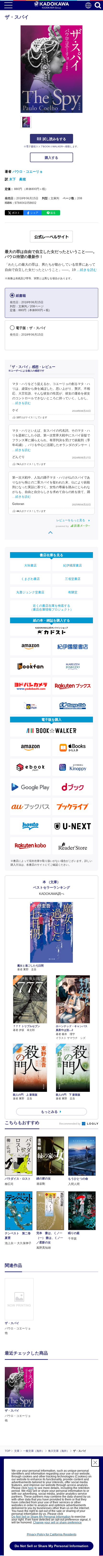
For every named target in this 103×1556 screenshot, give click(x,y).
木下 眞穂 (17, 179)
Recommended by (70, 1123)
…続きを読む (87, 270)
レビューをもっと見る (70, 520)
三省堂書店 (72, 579)
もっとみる (49, 1112)
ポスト (16, 212)
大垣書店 (30, 565)
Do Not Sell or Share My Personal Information (41, 1516)
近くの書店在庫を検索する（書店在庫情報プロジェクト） (51, 607)
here (31, 1488)
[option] (20, 1306)
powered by (62, 526)
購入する (51, 158)
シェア (34, 212)
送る (53, 212)
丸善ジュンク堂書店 (30, 592)
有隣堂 (72, 592)
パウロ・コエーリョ (27, 171)
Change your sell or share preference (57, 1522)
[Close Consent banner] (95, 1462)
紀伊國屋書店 (72, 565)
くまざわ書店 (30, 579)
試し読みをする (54, 139)
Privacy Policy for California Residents (51, 1534)
